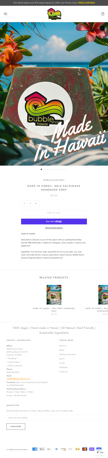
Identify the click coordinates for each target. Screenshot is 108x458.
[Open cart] (103, 13)
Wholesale (63, 367)
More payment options (54, 227)
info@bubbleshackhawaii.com (18, 378)
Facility (62, 363)
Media (61, 350)
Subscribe (15, 426)
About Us (62, 345)
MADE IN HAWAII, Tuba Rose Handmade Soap (54, 309)
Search (62, 358)
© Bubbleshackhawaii (17, 450)
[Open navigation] (5, 14)
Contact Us (63, 371)
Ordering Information (67, 354)
